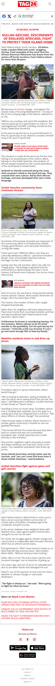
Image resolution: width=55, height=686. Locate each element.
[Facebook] (27, 639)
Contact (27, 672)
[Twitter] (20, 639)
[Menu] (3, 4)
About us (27, 682)
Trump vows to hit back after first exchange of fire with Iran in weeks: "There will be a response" (31, 148)
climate (20, 109)
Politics (6, 24)
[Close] (52, 16)
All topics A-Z (27, 669)
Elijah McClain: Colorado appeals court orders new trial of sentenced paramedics (25, 603)
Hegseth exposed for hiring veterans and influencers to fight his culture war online (32, 285)
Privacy (27, 676)
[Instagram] (34, 639)
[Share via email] (14, 16)
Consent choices (27, 679)
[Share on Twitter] (9, 16)
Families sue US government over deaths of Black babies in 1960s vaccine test (26, 610)
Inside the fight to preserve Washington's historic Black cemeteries (25, 617)
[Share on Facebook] (4, 16)
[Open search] (50, 4)
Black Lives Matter (22, 24)
